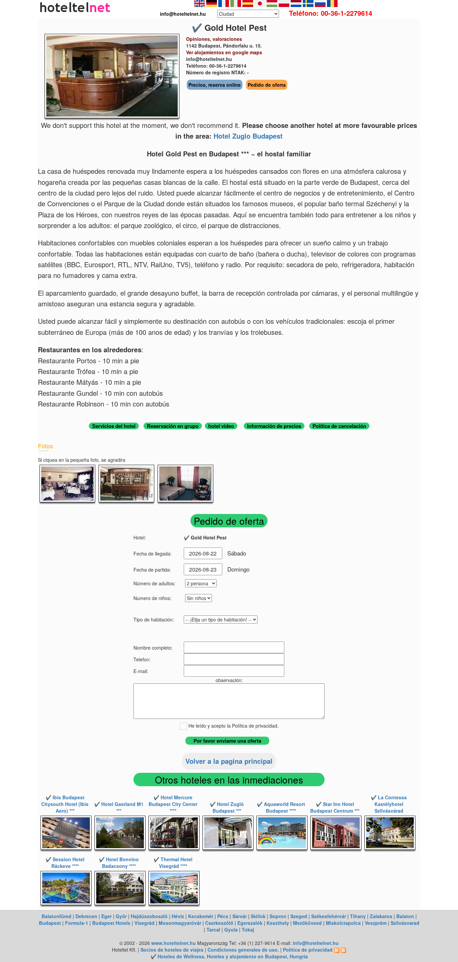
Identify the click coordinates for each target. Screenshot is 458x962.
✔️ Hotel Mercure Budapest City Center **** (173, 804)
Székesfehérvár (328, 916)
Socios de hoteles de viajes (172, 949)
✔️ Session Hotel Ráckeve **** (65, 862)
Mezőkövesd (307, 922)
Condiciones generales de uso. (243, 949)
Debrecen (86, 916)
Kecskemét (200, 916)
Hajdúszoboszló (149, 916)
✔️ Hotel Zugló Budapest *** (227, 807)
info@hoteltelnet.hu (316, 943)
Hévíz (178, 916)
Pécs (222, 916)
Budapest (50, 922)
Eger (106, 916)
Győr (121, 916)
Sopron (278, 916)
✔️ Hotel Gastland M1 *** (119, 807)
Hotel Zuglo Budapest (248, 136)
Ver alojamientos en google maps (224, 52)
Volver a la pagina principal (229, 761)
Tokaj (248, 929)
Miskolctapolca (343, 922)
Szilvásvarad (405, 922)
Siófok (258, 916)
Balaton (405, 916)
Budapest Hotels (111, 922)
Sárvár (239, 916)
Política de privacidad (308, 949)
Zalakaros (381, 916)
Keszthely (278, 922)
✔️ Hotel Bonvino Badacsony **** (119, 862)
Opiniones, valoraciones (214, 38)
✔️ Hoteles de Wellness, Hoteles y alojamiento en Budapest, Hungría (229, 956)
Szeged (298, 916)
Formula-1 (76, 922)
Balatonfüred (56, 916)
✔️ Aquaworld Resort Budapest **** (281, 807)
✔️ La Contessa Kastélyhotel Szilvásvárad (389, 804)
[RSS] (336, 949)
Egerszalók (250, 922)
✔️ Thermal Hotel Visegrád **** (173, 862)
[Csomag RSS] (343, 949)
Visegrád (144, 922)
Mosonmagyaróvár (180, 922)
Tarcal (213, 929)
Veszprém (376, 922)
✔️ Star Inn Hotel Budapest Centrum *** (334, 807)
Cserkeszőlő (219, 922)
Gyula (231, 929)
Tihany (358, 916)
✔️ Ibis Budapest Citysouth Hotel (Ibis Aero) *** (65, 804)
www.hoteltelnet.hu (173, 943)
